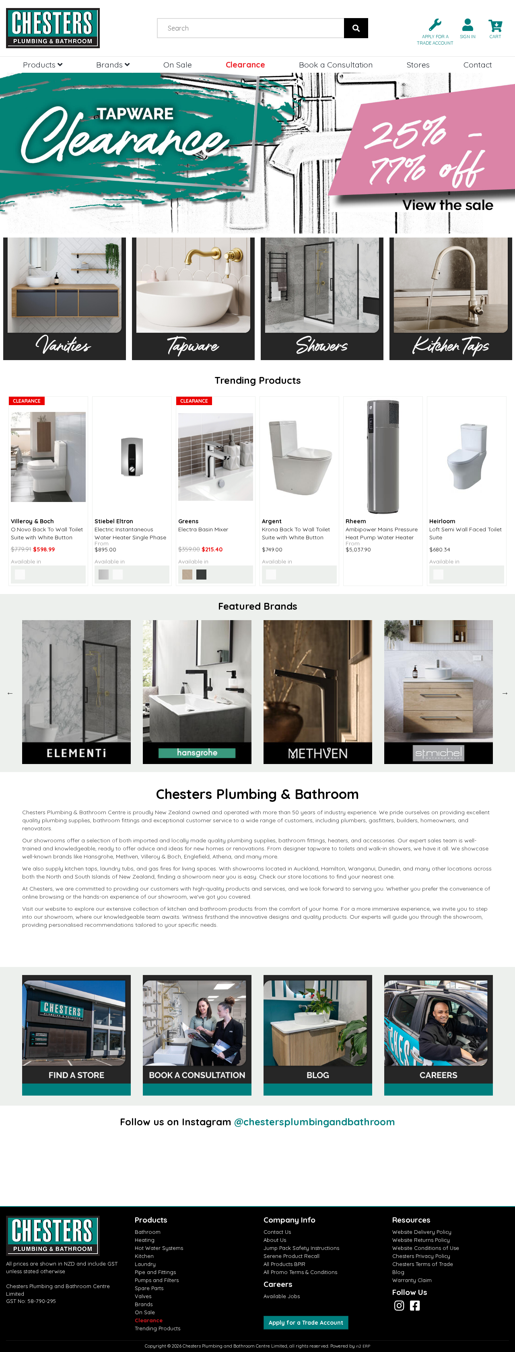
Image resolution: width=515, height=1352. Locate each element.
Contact (478, 64)
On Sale (177, 64)
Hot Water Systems (159, 1248)
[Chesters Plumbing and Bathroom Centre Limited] (64, 28)
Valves (143, 1296)
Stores (418, 64)
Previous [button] (10, 692)
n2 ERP (363, 1346)
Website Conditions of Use (425, 1248)
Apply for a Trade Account (306, 1322)
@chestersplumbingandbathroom (314, 1122)
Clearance (245, 64)
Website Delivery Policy (421, 1232)
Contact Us (277, 1232)
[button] (431, 31)
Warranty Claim (412, 1280)
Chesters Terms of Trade (422, 1264)
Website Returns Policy (421, 1240)
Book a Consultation (336, 64)
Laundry (145, 1264)
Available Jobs (282, 1296)
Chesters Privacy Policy (421, 1256)
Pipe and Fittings (155, 1272)
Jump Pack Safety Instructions (301, 1248)
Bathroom (148, 1232)
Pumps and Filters (157, 1280)
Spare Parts (149, 1288)
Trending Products (157, 1328)
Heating (144, 1240)
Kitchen (144, 1256)
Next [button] (505, 692)
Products (40, 64)
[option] (76, 692)
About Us (275, 1240)
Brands (110, 64)
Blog (398, 1272)
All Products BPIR (284, 1264)
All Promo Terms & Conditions (300, 1272)
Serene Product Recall (291, 1256)
